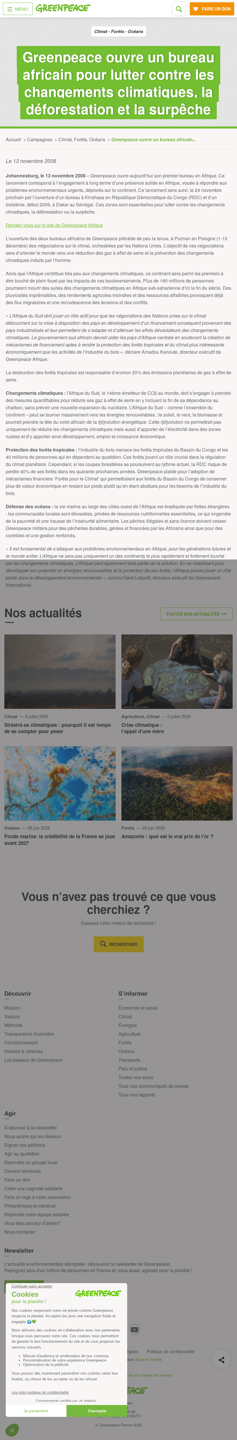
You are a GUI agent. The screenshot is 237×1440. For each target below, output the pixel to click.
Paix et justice (132, 1068)
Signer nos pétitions (24, 1145)
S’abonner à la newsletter (30, 1127)
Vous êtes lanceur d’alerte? (32, 1223)
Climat (125, 1016)
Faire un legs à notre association (37, 1197)
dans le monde (148, 1359)
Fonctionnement (21, 1042)
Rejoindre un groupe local (31, 1162)
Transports (129, 1059)
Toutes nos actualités (192, 614)
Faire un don (17, 1179)
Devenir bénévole (22, 1171)
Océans (126, 1051)
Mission (12, 1007)
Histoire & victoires (23, 1051)
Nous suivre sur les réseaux (32, 1136)
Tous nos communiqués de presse (153, 1086)
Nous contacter (19, 1231)
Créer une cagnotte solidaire (33, 1188)
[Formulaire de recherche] (179, 8)
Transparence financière (29, 1033)
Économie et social (138, 1007)
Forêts (125, 1042)
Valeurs (12, 1016)
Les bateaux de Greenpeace (33, 1059)
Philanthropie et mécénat (29, 1205)
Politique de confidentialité (171, 1351)
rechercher (123, 944)
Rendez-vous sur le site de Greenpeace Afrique (54, 225)
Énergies (127, 1025)
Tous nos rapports (136, 1094)
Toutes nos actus (135, 1077)
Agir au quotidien (21, 1153)
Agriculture (129, 1033)
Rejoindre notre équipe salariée (36, 1214)
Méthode (13, 1025)
